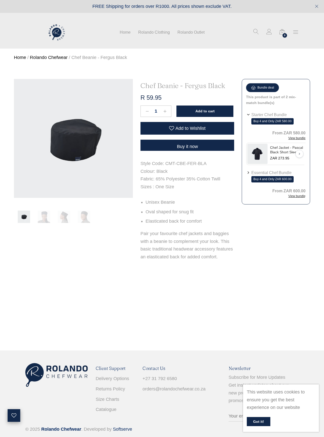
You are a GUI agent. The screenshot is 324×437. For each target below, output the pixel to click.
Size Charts (107, 399)
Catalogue (106, 409)
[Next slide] (299, 154)
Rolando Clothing (154, 32)
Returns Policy (110, 388)
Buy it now (187, 146)
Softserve (122, 429)
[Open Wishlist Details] (14, 415)
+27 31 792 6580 (160, 378)
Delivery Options (112, 378)
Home (125, 32)
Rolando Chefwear (49, 57)
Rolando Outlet (191, 32)
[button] (276, 125)
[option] (73, 138)
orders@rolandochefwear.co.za (174, 388)
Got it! (258, 422)
